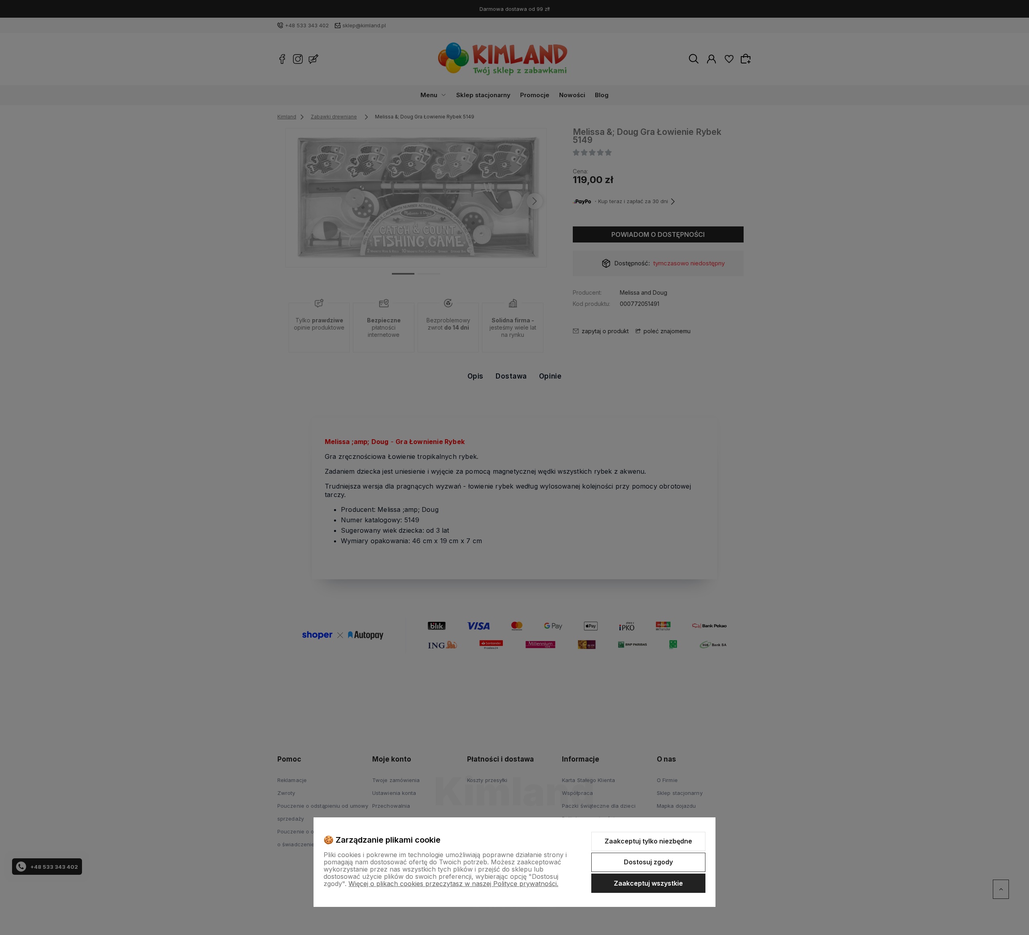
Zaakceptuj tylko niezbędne (648, 841)
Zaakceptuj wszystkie (648, 883)
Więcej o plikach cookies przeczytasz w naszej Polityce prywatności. (453, 884)
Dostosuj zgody (648, 862)
